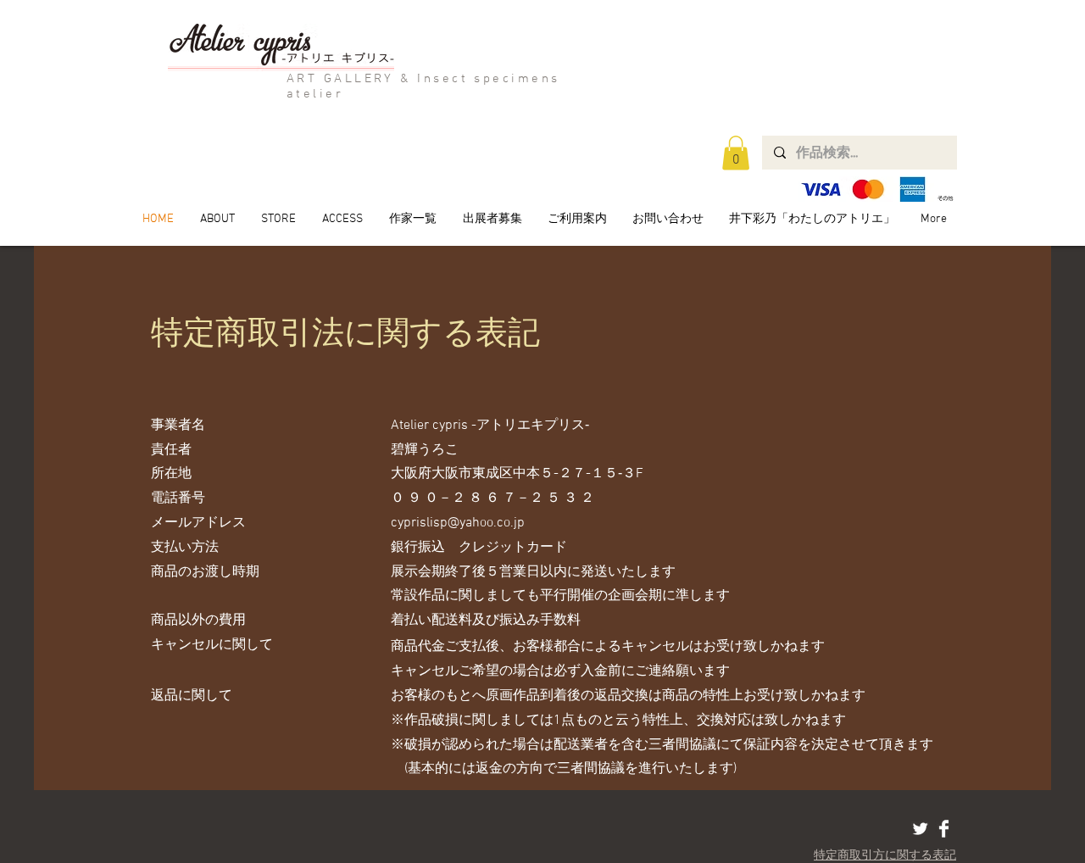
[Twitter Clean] (920, 829)
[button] (735, 153)
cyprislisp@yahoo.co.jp (458, 523)
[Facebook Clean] (944, 829)
